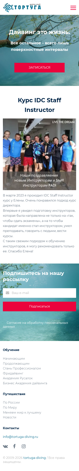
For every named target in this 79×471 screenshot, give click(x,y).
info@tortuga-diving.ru (20, 437)
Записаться (39, 67)
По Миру (10, 407)
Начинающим (14, 358)
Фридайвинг (13, 373)
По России (11, 402)
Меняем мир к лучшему (22, 412)
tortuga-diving (35, 458)
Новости (9, 417)
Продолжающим (16, 363)
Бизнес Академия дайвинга (25, 383)
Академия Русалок (18, 378)
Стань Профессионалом (22, 368)
